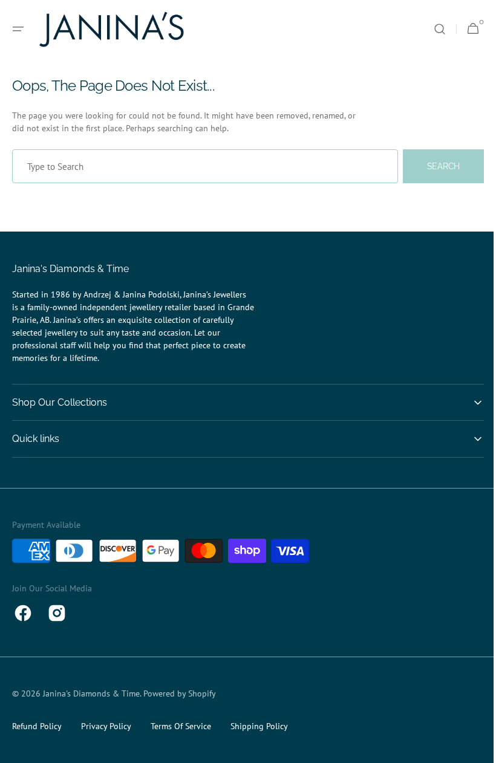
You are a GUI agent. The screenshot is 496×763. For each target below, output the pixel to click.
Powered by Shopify (179, 693)
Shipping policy (259, 726)
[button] (18, 29)
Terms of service (181, 726)
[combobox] (200, 166)
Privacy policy (106, 726)
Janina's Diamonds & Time (91, 693)
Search (434, 166)
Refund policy (37, 726)
